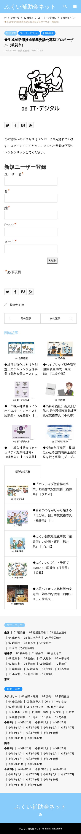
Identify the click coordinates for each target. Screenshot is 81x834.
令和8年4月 (15, 727)
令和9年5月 (32, 753)
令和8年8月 (15, 733)
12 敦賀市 (11, 33)
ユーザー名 (14, 173)
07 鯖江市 (14, 663)
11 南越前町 (15, 669)
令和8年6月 (50, 727)
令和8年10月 (50, 733)
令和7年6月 (50, 774)
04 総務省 (14, 637)
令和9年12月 (34, 764)
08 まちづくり (35, 707)
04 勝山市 (29, 658)
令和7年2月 (42, 769)
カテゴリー (10, 696)
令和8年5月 (32, 727)
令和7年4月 (15, 774)
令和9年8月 (15, 759)
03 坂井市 (14, 658)
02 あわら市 (54, 653)
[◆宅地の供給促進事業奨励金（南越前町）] (22, 318)
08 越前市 (29, 663)
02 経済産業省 (37, 632)
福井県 (8, 653)
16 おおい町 (31, 674)
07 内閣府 (14, 643)
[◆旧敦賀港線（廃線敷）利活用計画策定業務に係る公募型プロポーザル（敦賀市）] (59, 318)
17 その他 (61, 717)
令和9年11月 (15, 764)
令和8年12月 (34, 738)
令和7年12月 (34, 785)
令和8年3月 (59, 722)
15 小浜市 (14, 674)
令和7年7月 (67, 774)
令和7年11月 (15, 785)
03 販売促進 (62, 696)
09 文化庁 (45, 643)
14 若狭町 (63, 669)
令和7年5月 (32, 774)
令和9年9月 (32, 759)
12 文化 (56, 712)
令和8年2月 (42, 722)
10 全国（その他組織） (21, 648)
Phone (10, 224)
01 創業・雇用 (29, 696)
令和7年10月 (50, 779)
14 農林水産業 (16, 717)
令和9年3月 (59, 748)
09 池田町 (45, 663)
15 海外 (33, 717)
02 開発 (46, 696)
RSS (40, 814)
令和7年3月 (59, 769)
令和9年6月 (50, 753)
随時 (7, 743)
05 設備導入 (34, 701)
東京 (7, 679)
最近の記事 (22, 472)
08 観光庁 (29, 643)
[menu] (74, 6)
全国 (7, 632)
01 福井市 (37, 653)
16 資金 (46, 717)
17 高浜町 (48, 674)
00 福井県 (22, 653)
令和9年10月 (50, 759)
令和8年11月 (15, 738)
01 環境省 (19, 632)
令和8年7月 (67, 727)
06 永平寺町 (62, 658)
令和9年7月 (67, 753)
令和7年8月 (48, 33)
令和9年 (9, 748)
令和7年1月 (24, 769)
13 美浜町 (48, 669)
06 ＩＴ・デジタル (29, 33)
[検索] (64, 6)
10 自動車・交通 (18, 712)
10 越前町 (61, 663)
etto (21, 305)
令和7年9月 (32, 779)
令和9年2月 (42, 748)
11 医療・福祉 (40, 712)
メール (10, 241)
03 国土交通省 (58, 632)
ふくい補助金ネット (41, 806)
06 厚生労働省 (53, 637)
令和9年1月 (24, 748)
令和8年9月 (32, 733)
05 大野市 (45, 658)
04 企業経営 (15, 701)
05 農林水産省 (32, 637)
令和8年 (9, 722)
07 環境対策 (15, 707)
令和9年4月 (15, 753)
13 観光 (69, 712)
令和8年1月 (24, 722)
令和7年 (9, 769)
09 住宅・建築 (55, 707)
